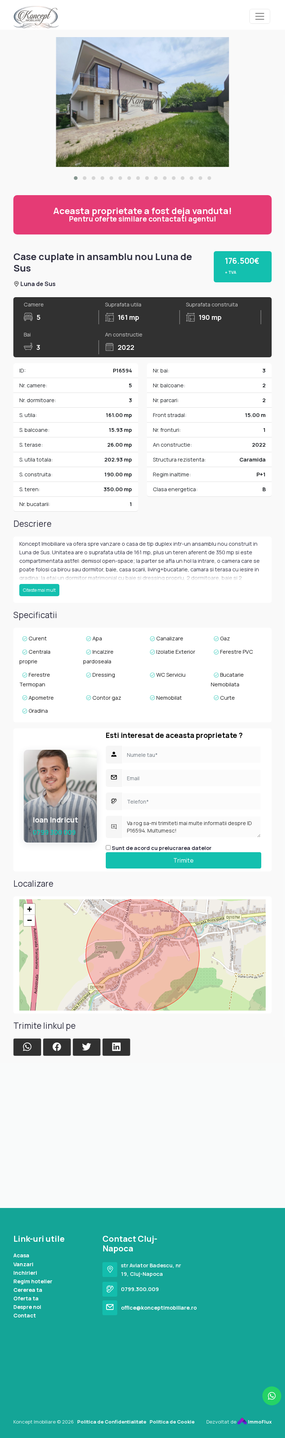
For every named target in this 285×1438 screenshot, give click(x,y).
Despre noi (27, 1306)
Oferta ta (26, 1298)
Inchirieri (25, 1272)
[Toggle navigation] (259, 16)
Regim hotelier (32, 1281)
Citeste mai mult (39, 590)
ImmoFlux (259, 1421)
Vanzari (23, 1264)
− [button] (29, 920)
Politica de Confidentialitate (111, 1421)
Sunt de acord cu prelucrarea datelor (161, 847)
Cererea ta (27, 1289)
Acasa (21, 1255)
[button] (75, 178)
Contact (24, 1315)
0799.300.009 (140, 1289)
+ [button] (29, 909)
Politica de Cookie (172, 1421)
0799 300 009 (54, 832)
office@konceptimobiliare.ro (159, 1307)
